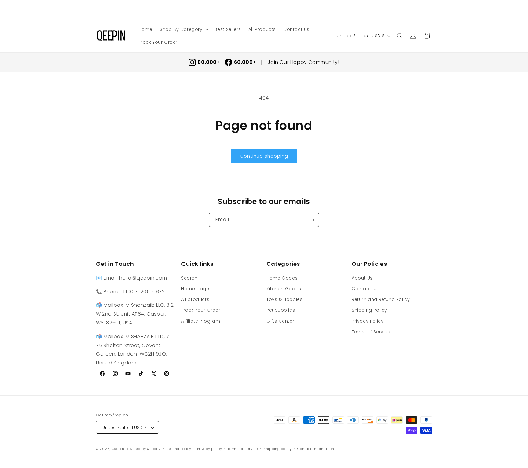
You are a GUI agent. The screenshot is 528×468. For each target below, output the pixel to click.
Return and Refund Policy (381, 299)
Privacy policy (209, 448)
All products (195, 299)
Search (189, 278)
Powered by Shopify (143, 449)
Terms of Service (371, 331)
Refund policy (179, 448)
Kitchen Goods (283, 288)
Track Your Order (200, 310)
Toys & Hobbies (284, 299)
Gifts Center (280, 321)
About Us (362, 278)
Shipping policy (277, 448)
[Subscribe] (312, 220)
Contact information (315, 448)
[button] (183, 29)
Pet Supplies (280, 310)
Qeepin (118, 449)
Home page (195, 288)
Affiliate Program (200, 321)
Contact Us (365, 288)
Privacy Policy (367, 321)
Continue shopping (264, 156)
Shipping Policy (369, 310)
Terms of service (243, 448)
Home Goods (282, 278)
